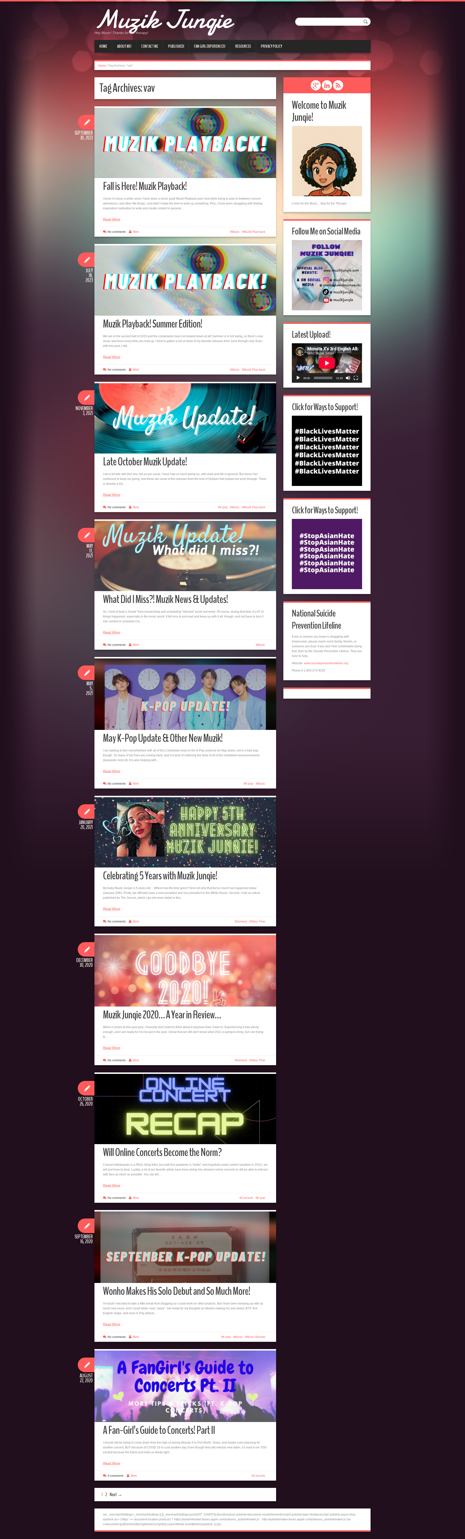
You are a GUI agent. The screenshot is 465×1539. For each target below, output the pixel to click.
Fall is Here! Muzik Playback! (145, 186)
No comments (117, 232)
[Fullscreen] (355, 377)
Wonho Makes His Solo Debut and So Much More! (176, 1291)
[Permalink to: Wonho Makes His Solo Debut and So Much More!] (185, 1258)
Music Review (256, 1337)
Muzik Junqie (162, 19)
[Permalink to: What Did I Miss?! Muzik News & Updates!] (185, 556)
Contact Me (149, 46)
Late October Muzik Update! (145, 461)
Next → (116, 1494)
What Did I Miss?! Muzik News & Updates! (165, 599)
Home (103, 46)
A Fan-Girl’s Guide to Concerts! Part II (159, 1430)
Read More (111, 219)
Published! (176, 46)
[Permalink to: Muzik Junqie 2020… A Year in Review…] (185, 982)
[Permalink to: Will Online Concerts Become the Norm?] (185, 1109)
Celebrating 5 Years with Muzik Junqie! (160, 875)
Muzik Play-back (254, 232)
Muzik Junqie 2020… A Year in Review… (162, 1015)
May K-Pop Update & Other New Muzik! (163, 738)
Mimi (136, 232)
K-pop (224, 507)
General (241, 921)
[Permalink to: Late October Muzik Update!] (185, 418)
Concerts (247, 1198)
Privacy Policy (271, 46)
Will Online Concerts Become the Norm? (162, 1152)
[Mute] (348, 377)
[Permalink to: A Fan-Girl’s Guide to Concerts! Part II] (185, 1398)
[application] (327, 363)
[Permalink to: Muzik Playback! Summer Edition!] (185, 280)
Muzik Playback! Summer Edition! (152, 324)
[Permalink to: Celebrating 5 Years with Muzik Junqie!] (185, 832)
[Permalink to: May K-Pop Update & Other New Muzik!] (185, 705)
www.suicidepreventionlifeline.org (326, 663)
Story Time (258, 921)
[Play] (298, 377)
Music (236, 232)
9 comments (116, 1475)
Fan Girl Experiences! (209, 46)
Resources (243, 46)
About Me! (124, 46)
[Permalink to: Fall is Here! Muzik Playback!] (185, 143)
